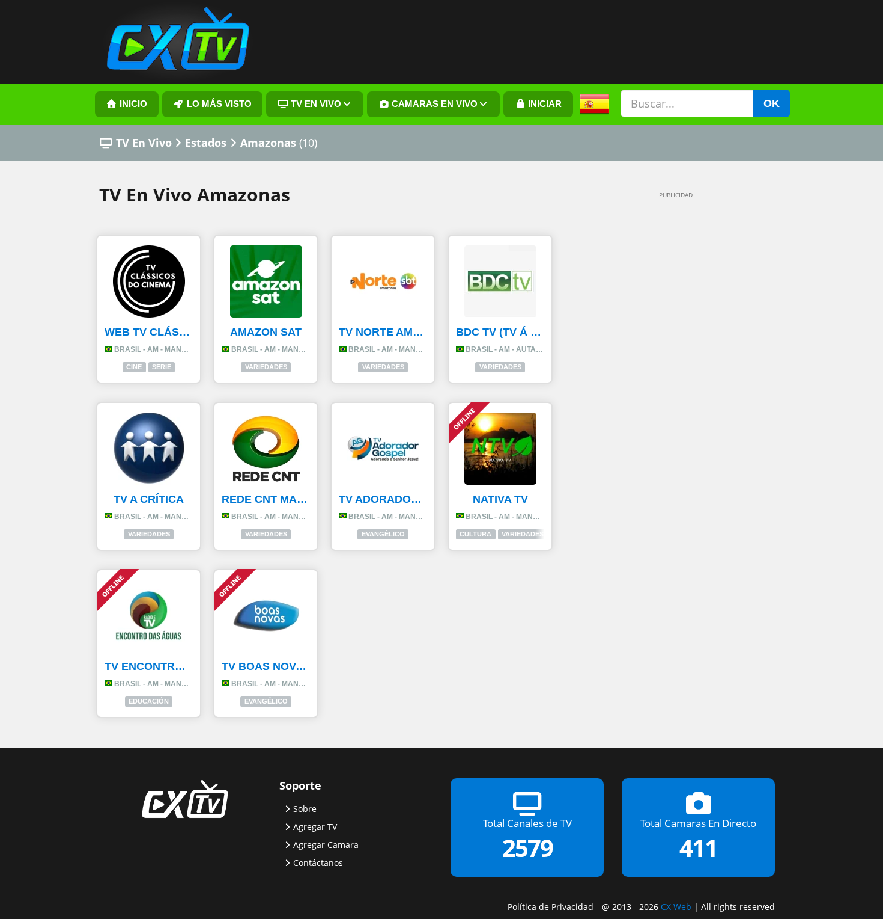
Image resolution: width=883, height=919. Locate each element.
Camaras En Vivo (433, 104)
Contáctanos (318, 862)
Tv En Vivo (314, 104)
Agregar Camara (326, 844)
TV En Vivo (144, 142)
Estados (205, 142)
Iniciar (544, 104)
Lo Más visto (218, 104)
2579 (527, 847)
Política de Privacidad (550, 906)
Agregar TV (315, 826)
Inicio (132, 104)
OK (771, 103)
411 (698, 847)
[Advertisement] (658, 386)
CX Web (676, 906)
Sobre (305, 808)
